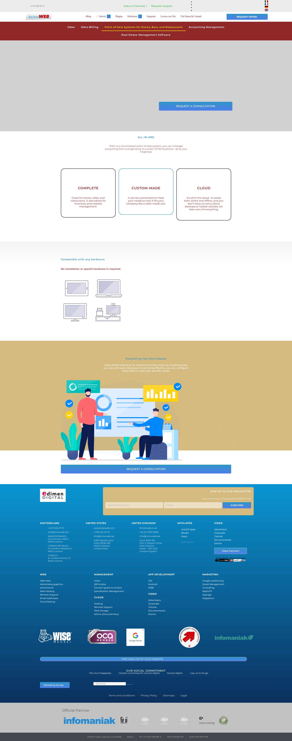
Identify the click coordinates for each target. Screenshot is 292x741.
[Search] (129, 684)
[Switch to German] (266, 7)
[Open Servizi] (109, 16)
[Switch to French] (266, 4)
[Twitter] (53, 509)
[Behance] (79, 509)
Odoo (71, 27)
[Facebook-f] (44, 509)
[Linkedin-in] (71, 509)
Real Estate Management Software (145, 34)
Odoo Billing (89, 27)
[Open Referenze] (140, 16)
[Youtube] (88, 509)
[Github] (97, 509)
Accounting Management (206, 27)
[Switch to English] (266, 10)
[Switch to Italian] (266, 1)
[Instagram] (62, 509)
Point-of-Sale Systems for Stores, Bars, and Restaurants (144, 27)
